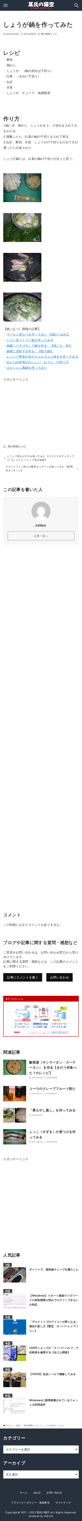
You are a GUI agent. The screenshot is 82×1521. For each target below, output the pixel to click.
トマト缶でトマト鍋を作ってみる (29, 340)
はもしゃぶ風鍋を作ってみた (26, 368)
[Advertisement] (31, 406)
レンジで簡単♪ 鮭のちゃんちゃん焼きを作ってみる (42, 356)
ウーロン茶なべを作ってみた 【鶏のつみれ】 (38, 334)
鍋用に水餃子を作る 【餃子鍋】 (29, 351)
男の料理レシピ (49, 34)
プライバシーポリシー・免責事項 (30, 1502)
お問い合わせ (59, 977)
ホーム (23, 1492)
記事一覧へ (41, 536)
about (37, 1492)
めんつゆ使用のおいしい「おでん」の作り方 (37, 362)
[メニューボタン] (5, 5)
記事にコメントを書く (22, 977)
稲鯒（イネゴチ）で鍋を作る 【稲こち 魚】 (39, 346)
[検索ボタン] (76, 5)
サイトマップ (63, 1502)
